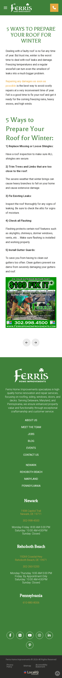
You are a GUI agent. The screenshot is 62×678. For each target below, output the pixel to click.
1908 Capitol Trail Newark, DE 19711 (31, 512)
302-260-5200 (31, 566)
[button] (5, 8)
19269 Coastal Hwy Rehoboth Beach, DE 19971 (31, 558)
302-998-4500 (31, 520)
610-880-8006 (31, 602)
